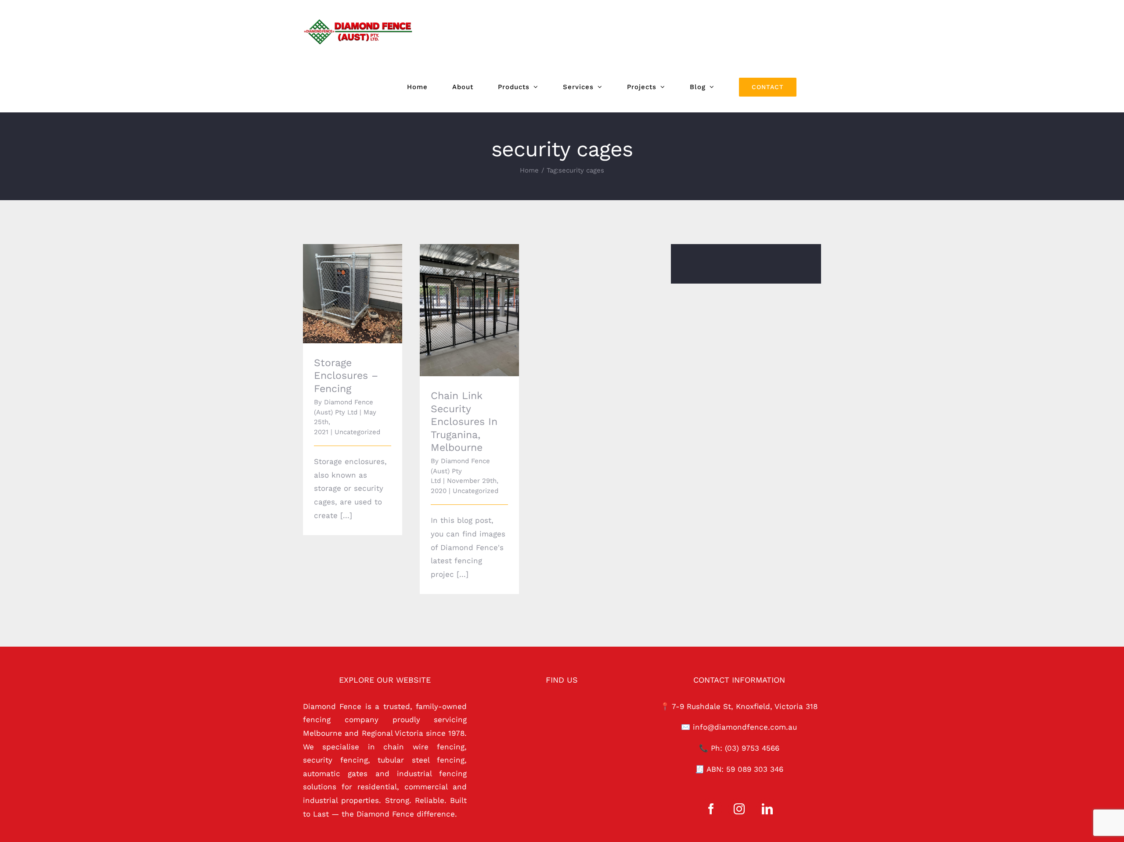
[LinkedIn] (767, 809)
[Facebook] (711, 809)
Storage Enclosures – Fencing (340, 281)
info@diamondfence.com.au (745, 727)
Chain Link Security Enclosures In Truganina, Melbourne (457, 293)
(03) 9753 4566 (752, 748)
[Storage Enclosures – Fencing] (352, 293)
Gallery (364, 281)
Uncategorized (357, 432)
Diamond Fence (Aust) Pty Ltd (460, 471)
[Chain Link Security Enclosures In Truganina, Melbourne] (469, 310)
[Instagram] (739, 809)
